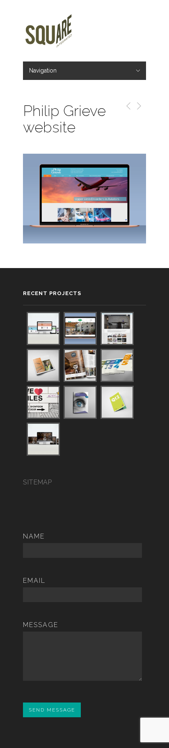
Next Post (138, 105)
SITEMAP (37, 482)
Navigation (43, 70)
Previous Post (126, 105)
